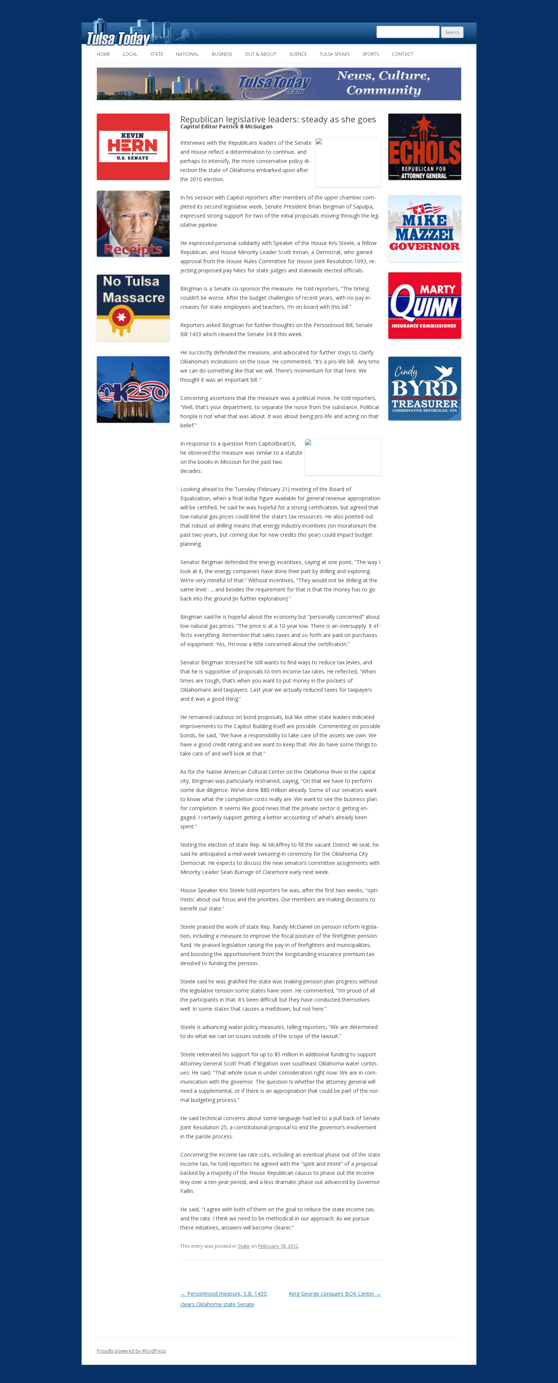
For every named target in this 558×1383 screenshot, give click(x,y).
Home (103, 54)
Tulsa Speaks (335, 54)
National (187, 54)
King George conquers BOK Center (335, 1293)
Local (130, 54)
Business (222, 54)
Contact (402, 54)
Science (298, 54)
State (156, 54)
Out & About (260, 54)
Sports (371, 54)
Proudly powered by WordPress (131, 1351)
